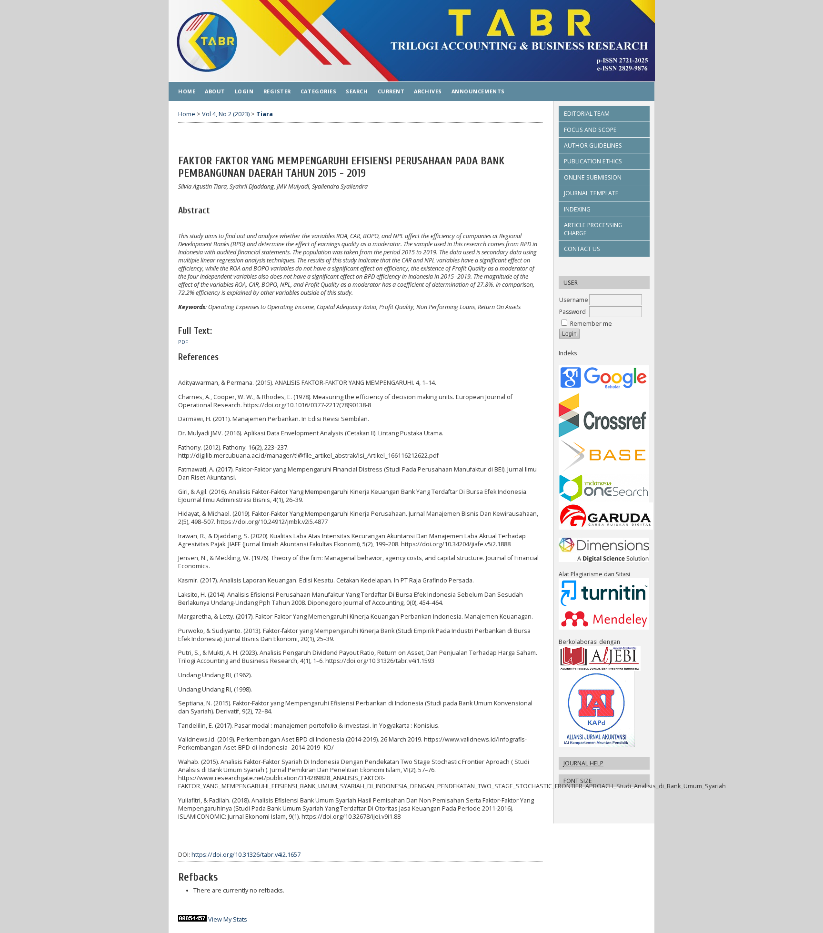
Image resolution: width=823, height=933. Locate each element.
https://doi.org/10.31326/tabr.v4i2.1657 (246, 855)
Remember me (591, 324)
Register (277, 91)
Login (244, 91)
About (215, 91)
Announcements (478, 91)
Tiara (264, 114)
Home (186, 91)
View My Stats (227, 919)
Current (391, 91)
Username (573, 300)
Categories (318, 91)
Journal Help (583, 763)
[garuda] (606, 527)
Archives (428, 91)
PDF (183, 342)
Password (572, 312)
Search (357, 91)
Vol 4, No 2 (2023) (226, 114)
